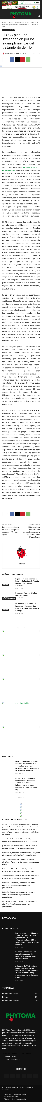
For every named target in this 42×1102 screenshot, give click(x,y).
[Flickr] (12, 1076)
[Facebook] (12, 59)
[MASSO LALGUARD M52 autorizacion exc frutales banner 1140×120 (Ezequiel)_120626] (21, 3)
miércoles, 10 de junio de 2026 (12, 839)
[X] (17, 59)
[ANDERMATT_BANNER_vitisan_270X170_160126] (21, 804)
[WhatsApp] (28, 59)
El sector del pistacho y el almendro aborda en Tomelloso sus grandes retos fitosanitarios (18, 885)
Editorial (9, 53)
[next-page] (7, 617)
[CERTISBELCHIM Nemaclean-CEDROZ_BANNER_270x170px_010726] (21, 641)
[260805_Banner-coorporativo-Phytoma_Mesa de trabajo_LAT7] (21, 807)
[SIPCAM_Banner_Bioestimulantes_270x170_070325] (21, 689)
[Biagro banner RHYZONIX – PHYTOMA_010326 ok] (21, 816)
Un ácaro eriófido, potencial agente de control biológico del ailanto (20, 832)
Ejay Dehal (6, 901)
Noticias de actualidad (22, 22)
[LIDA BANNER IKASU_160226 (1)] (21, 737)
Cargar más (20, 797)
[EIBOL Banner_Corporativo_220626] (21, 810)
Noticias (10, 22)
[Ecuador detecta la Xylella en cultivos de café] (8, 596)
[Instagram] (18, 1076)
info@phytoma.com (12, 1059)
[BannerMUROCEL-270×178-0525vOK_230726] (21, 813)
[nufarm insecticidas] (21, 713)
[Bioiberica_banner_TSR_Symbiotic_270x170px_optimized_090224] (21, 665)
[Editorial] (3, 53)
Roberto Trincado (8, 876)
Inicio (4, 22)
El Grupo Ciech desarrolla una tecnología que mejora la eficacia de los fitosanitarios (31, 532)
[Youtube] (35, 1076)
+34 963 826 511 (11, 1057)
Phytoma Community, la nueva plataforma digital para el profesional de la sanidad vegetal (20, 862)
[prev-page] (3, 617)
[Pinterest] (22, 59)
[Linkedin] (24, 1076)
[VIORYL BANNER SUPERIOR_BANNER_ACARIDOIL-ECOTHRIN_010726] (21, 7)
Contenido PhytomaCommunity (9, 598)
